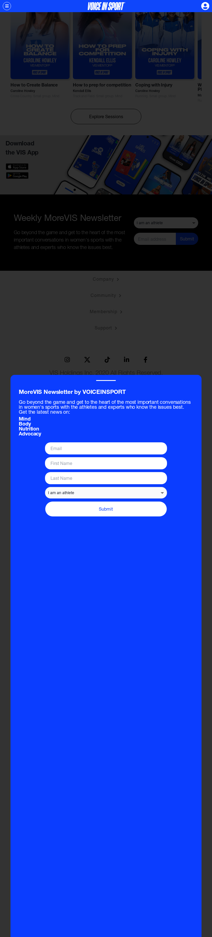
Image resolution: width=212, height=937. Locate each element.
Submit (106, 508)
